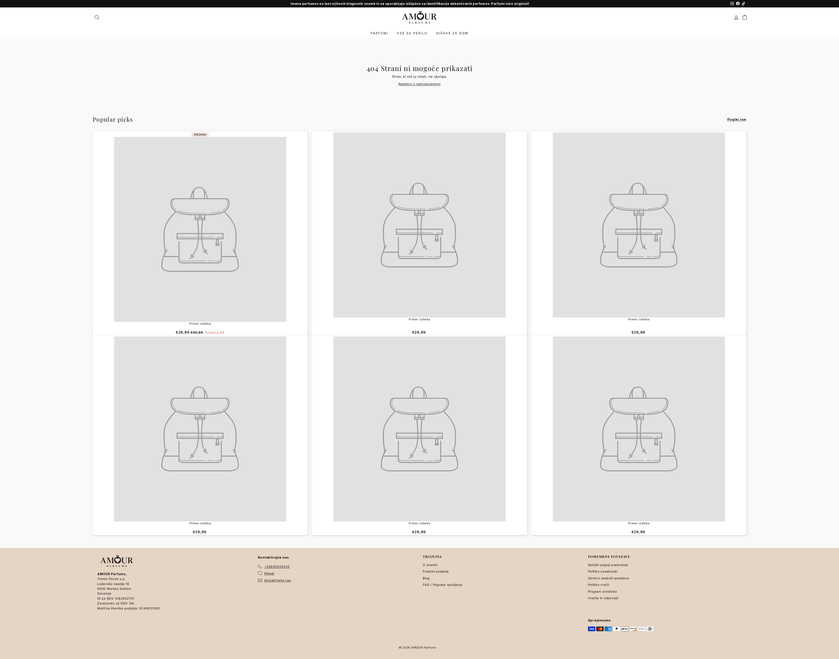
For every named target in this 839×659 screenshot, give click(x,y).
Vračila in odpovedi (603, 598)
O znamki (430, 565)
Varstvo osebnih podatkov (608, 578)
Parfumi (379, 33)
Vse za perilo (412, 33)
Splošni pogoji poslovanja (608, 565)
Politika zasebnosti (603, 571)
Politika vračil (598, 585)
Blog (426, 578)
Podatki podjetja (436, 571)
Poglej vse (737, 119)
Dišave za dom (452, 33)
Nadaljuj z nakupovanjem (419, 84)
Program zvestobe (602, 591)
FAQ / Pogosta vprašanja (442, 585)
